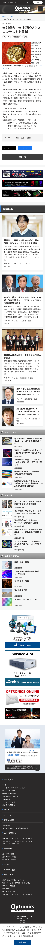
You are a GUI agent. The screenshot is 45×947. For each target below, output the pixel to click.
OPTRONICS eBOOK (9, 859)
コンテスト (20, 138)
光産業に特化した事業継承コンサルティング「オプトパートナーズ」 (17, 842)
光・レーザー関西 (8, 790)
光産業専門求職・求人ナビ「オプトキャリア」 (18, 838)
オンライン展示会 (8, 805)
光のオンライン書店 (9, 857)
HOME (4, 16)
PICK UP (7, 263)
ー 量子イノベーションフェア (13, 788)
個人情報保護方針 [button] (26, 936)
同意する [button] (22, 942)
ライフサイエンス (26, 263)
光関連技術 (16, 37)
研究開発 (23, 321)
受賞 (29, 138)
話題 (25, 37)
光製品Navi (6, 825)
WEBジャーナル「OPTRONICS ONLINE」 (16, 883)
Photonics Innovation (9, 793)
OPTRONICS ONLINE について (22, 916)
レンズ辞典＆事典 (8, 870)
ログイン (27, 2)
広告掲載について (22, 918)
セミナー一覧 (7, 815)
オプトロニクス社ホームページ (13, 880)
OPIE (4, 785)
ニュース (12, 16)
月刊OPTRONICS (8, 854)
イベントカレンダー (9, 802)
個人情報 (22, 922)
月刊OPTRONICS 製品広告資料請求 (15, 828)
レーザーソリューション (11, 796)
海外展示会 (6, 799)
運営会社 (22, 920)
